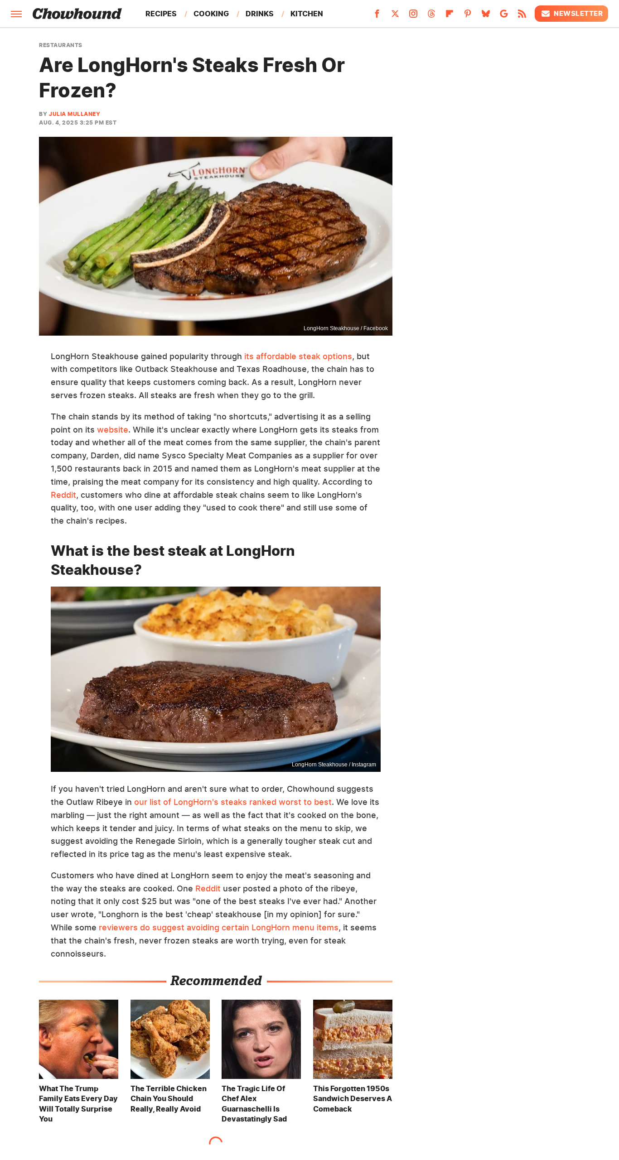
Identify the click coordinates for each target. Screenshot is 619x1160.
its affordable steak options (298, 356)
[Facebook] (377, 16)
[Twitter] (395, 16)
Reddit (63, 495)
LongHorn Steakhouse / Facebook (346, 328)
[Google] (503, 16)
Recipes (161, 13)
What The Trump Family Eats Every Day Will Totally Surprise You (78, 1103)
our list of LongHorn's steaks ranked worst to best (233, 802)
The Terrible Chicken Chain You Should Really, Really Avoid (169, 1098)
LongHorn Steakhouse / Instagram (334, 764)
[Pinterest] (467, 16)
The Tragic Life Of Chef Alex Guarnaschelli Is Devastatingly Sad (254, 1103)
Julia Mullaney (74, 114)
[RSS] (522, 16)
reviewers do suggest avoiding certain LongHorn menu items (219, 927)
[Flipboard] (449, 16)
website (112, 429)
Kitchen (306, 13)
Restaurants (60, 45)
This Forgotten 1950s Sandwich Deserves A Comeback (352, 1098)
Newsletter (578, 13)
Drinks (260, 13)
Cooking (211, 13)
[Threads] (431, 16)
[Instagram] (413, 16)
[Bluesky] (485, 16)
